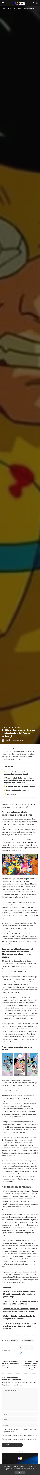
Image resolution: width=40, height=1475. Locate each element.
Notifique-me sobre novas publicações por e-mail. (20, 1439)
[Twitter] (26, 1347)
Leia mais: (11, 794)
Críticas (5, 727)
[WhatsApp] (31, 1347)
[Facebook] (21, 1347)
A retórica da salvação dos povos (20, 786)
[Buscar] (37, 3)
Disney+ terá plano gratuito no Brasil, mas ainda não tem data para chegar (19, 1294)
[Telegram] (21, 1353)
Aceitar (20, 1472)
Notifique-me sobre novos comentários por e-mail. (20, 1435)
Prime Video (28, 1340)
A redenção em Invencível (17, 790)
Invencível (15, 1340)
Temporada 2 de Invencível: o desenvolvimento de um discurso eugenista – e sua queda (19, 780)
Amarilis (7, 740)
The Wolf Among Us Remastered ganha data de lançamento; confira (19, 1326)
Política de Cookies (29, 1469)
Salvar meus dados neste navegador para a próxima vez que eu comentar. (20, 1430)
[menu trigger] (4, 3)
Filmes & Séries (15, 727)
